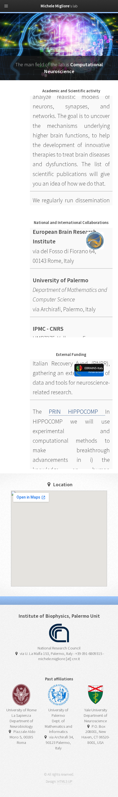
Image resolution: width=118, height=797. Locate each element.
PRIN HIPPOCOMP (77, 406)
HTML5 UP (64, 781)
